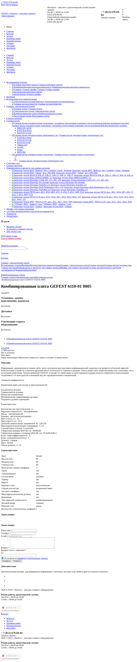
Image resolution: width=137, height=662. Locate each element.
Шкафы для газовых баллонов (20, 209)
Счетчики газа (13, 163)
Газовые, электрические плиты (20, 106)
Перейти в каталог (9, 245)
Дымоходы (11, 214)
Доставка (10, 46)
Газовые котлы (13, 121)
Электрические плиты (25, 277)
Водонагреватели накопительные (21, 99)
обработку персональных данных (32, 558)
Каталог (10, 34)
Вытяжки (10, 97)
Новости (10, 618)
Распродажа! (12, 216)
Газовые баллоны (14, 165)
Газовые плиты (8, 277)
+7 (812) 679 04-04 (9, 2)
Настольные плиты (44, 277)
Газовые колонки (14, 118)
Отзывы (10, 43)
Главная (10, 31)
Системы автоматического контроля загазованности (30, 211)
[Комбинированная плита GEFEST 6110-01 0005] (29, 339)
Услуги (9, 36)
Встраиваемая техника (16, 82)
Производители (13, 41)
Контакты (10, 48)
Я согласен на (26, 558)
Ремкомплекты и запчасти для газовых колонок (28, 168)
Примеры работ (13, 38)
